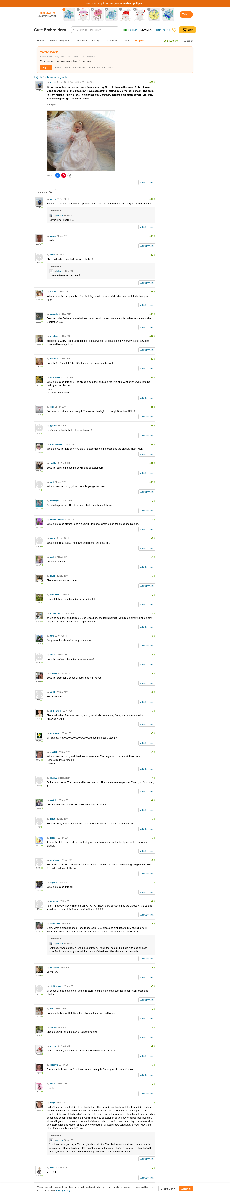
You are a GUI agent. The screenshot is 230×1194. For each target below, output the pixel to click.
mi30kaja (54, 358)
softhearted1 (56, 710)
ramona (53, 673)
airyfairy (54, 800)
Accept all (186, 1188)
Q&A (126, 40)
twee (52, 1167)
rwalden (53, 462)
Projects (140, 40)
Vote (186, 14)
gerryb (53, 82)
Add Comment (146, 182)
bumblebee (55, 377)
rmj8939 (53, 882)
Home (40, 40)
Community (111, 40)
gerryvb (53, 1046)
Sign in (46, 67)
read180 (53, 751)
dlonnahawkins (57, 519)
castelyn (54, 1064)
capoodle (54, 313)
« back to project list (56, 77)
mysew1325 (55, 613)
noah (52, 557)
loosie (52, 1083)
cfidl (52, 406)
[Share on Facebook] (57, 175)
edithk (52, 691)
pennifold (54, 336)
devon (52, 575)
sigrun (53, 235)
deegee (53, 837)
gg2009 (53, 425)
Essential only (168, 1188)
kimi (52, 481)
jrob (51, 1008)
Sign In (133, 29)
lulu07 (52, 654)
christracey (55, 859)
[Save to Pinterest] (63, 175)
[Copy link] (69, 175)
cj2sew (53, 291)
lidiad (52, 254)
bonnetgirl (54, 500)
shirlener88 (55, 923)
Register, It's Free (161, 29)
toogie (52, 1102)
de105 (52, 818)
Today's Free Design (87, 40)
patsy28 (53, 777)
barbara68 (54, 967)
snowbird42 (55, 733)
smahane (54, 901)
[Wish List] (174, 30)
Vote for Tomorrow (60, 40)
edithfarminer (56, 986)
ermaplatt (54, 594)
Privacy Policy (63, 1190)
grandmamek (56, 444)
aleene (53, 538)
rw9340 (53, 1027)
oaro (52, 635)
